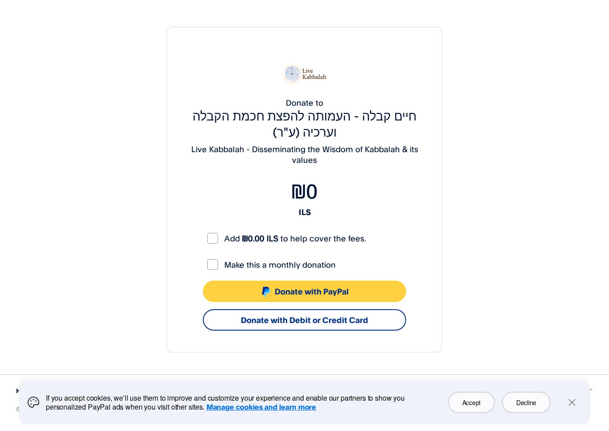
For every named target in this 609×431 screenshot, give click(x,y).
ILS (305, 212)
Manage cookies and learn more (261, 406)
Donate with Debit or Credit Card (304, 320)
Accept (471, 402)
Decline (526, 402)
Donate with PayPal (312, 291)
